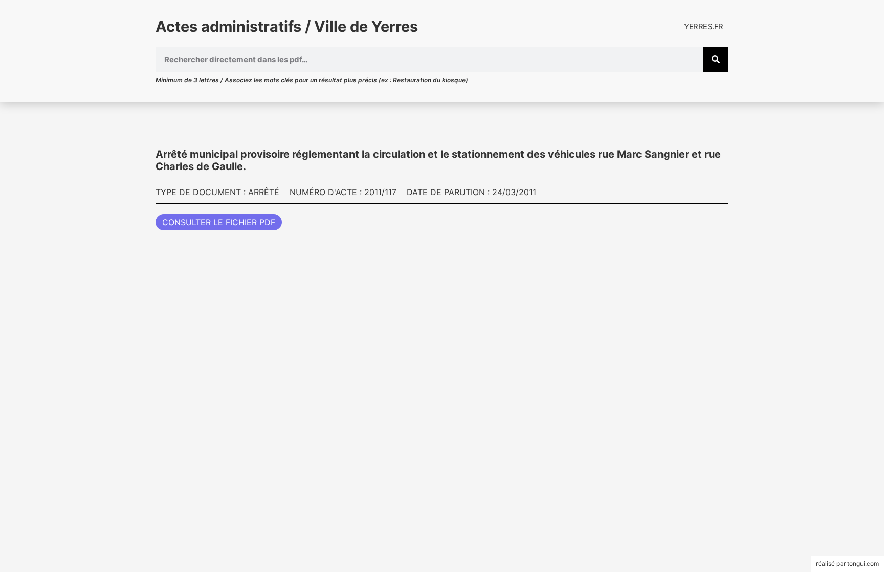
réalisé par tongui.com (847, 563)
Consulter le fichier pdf (218, 222)
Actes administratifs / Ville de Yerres (287, 26)
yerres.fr (703, 26)
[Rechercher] (715, 59)
